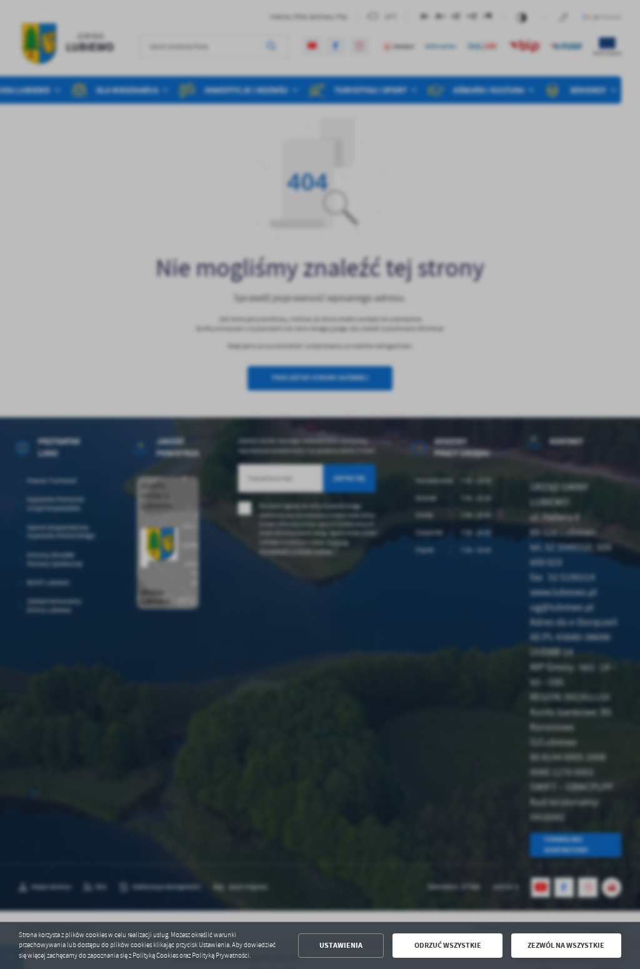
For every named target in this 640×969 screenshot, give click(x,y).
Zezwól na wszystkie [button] (566, 945)
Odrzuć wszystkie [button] (447, 945)
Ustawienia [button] (340, 945)
